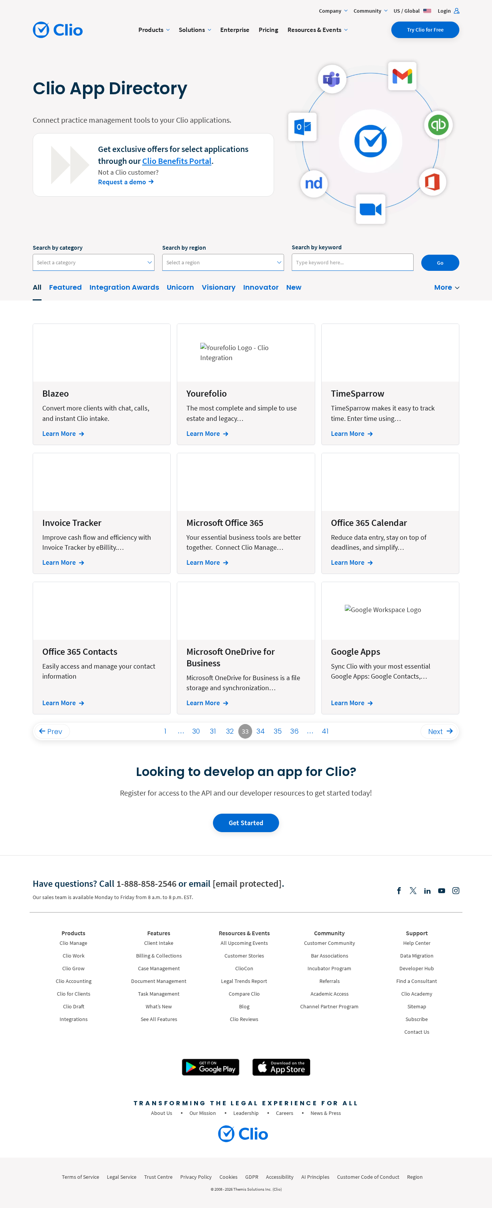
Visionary (219, 287)
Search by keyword (317, 247)
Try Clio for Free (425, 29)
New (293, 287)
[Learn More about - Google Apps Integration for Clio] (390, 648)
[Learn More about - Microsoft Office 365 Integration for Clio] (245, 513)
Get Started (246, 822)
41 (325, 731)
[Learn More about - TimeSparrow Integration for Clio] (390, 384)
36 (294, 731)
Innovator (261, 287)
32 (230, 731)
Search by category (58, 247)
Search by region (184, 247)
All (37, 287)
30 (196, 731)
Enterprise (234, 29)
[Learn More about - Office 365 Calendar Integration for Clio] (390, 513)
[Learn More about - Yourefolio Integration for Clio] (245, 384)
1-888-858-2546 (146, 883)
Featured (65, 287)
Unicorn (180, 287)
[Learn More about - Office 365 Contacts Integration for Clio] (101, 648)
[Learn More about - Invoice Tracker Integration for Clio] (101, 513)
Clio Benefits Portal (176, 160)
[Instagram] (455, 891)
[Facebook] (399, 891)
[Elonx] (413, 891)
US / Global (407, 10)
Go (440, 262)
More (443, 287)
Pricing (268, 29)
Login (445, 10)
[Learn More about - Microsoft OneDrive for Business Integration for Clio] (245, 648)
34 (260, 731)
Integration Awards (124, 287)
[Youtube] (441, 891)
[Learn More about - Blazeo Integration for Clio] (101, 384)
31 (213, 731)
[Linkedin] (427, 891)
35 (278, 731)
